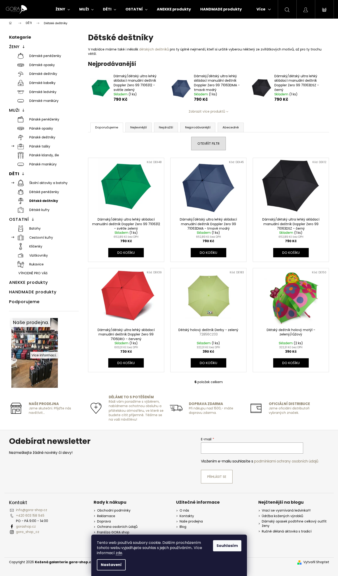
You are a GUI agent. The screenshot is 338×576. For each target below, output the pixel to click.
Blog (183, 527)
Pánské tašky (39, 146)
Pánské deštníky (42, 137)
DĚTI (14, 174)
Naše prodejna (191, 521)
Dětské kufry (39, 210)
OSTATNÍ (19, 219)
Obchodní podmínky (114, 510)
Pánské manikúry (43, 164)
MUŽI (14, 110)
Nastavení (111, 564)
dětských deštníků (154, 49)
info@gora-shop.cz (31, 510)
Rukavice (36, 264)
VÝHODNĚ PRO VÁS (33, 273)
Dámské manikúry (44, 100)
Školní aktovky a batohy (48, 183)
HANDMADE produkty (32, 292)
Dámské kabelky (42, 82)
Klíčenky (35, 246)
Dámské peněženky (45, 56)
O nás (184, 510)
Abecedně (231, 127)
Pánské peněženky (44, 119)
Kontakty (187, 516)
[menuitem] (63, 9)
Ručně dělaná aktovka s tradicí (287, 531)
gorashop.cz (26, 526)
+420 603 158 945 (30, 515)
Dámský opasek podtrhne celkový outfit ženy (294, 523)
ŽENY (14, 47)
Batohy (35, 228)
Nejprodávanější (197, 127)
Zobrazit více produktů (207, 111)
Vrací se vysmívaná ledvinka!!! (286, 510)
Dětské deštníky (43, 200)
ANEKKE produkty (28, 282)
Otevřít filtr (208, 143)
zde (119, 553)
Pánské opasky (41, 128)
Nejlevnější (138, 127)
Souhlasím (227, 545)
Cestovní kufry (41, 237)
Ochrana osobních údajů (117, 527)
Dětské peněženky (44, 192)
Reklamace (106, 516)
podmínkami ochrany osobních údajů (286, 461)
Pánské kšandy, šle (44, 155)
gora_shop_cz (27, 531)
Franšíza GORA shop (113, 532)
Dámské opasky (42, 65)
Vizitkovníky (38, 255)
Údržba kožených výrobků (282, 516)
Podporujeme (24, 302)
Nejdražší (166, 127)
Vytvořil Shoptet (316, 562)
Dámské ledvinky (42, 92)
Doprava (104, 521)
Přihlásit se (216, 476)
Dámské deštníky (43, 73)
